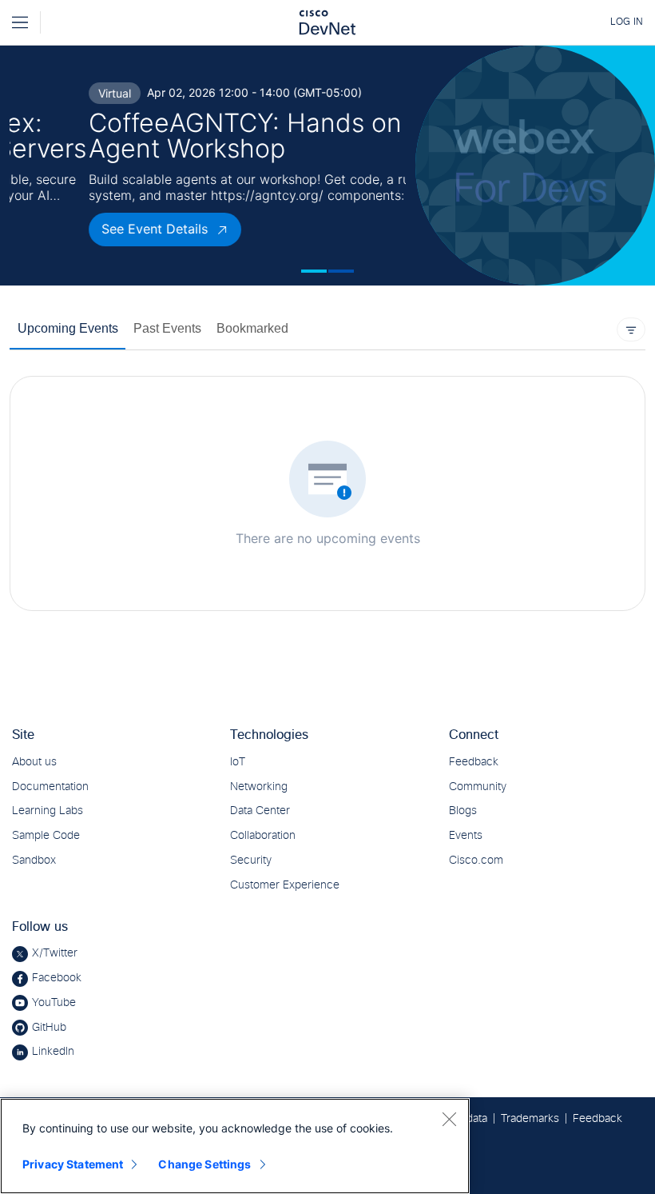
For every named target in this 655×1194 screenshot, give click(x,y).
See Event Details (76, 229)
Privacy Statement (72, 1164)
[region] (235, 1146)
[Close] (449, 1119)
